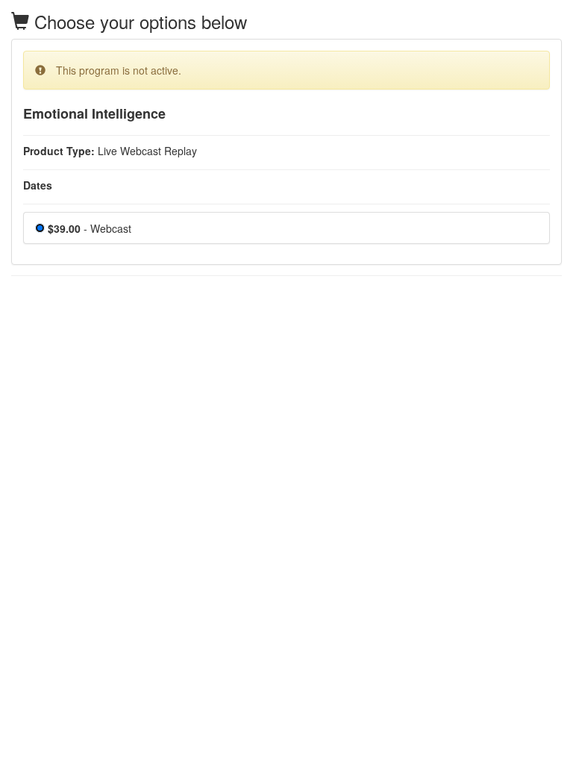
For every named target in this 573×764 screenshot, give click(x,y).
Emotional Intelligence (94, 113)
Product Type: (59, 150)
